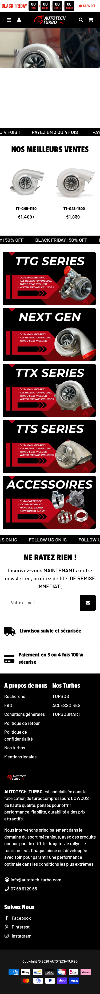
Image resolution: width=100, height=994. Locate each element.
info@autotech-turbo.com (35, 879)
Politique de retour (22, 723)
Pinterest (20, 926)
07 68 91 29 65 (23, 888)
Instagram (21, 935)
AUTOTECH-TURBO (64, 961)
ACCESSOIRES (66, 705)
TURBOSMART (66, 714)
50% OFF (89, 5)
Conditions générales (24, 714)
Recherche (14, 696)
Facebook (21, 918)
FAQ (8, 705)
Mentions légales (20, 756)
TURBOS (60, 696)
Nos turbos (14, 747)
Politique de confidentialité (18, 735)
